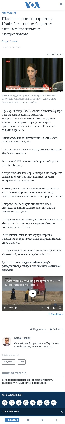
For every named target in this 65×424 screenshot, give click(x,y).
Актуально (9, 13)
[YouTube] (28, 420)
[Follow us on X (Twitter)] (12, 403)
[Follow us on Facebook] (5, 403)
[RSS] (39, 403)
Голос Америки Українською (23, 285)
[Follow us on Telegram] (33, 403)
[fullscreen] (60, 308)
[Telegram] (42, 420)
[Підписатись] (54, 403)
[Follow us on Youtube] (19, 403)
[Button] (55, 54)
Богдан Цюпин (10, 41)
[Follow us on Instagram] (26, 403)
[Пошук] (55, 420)
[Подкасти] (47, 403)
